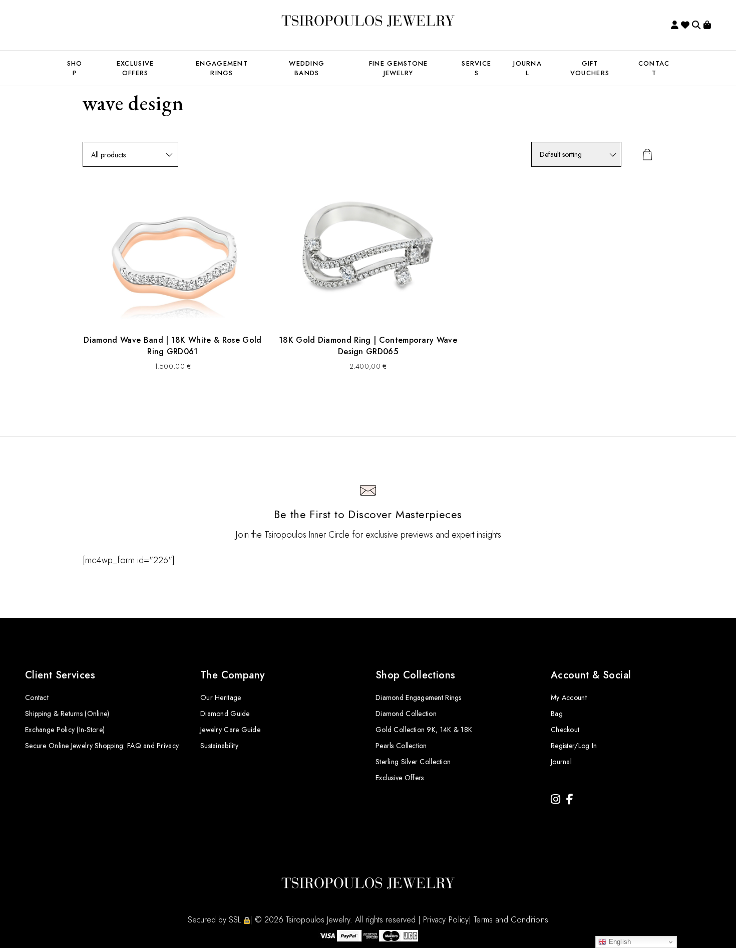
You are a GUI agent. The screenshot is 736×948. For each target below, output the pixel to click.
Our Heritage (220, 697)
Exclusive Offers (400, 778)
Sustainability (219, 746)
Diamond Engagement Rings (419, 697)
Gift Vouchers (589, 68)
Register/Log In (574, 746)
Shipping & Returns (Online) (67, 713)
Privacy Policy (446, 919)
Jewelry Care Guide (230, 730)
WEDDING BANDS (306, 68)
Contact (37, 697)
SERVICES (476, 68)
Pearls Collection (401, 746)
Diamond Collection (406, 713)
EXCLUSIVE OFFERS (135, 68)
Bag (557, 713)
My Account (569, 697)
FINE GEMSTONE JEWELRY (398, 68)
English (618, 941)
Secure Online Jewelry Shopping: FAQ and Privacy (102, 746)
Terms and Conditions (511, 919)
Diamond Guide (225, 713)
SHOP (75, 68)
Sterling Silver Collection (413, 762)
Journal (527, 68)
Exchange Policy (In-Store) (65, 730)
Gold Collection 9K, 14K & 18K (424, 730)
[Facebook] (569, 799)
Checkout (565, 730)
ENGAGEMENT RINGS (222, 68)
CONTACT (654, 68)
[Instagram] (555, 799)
